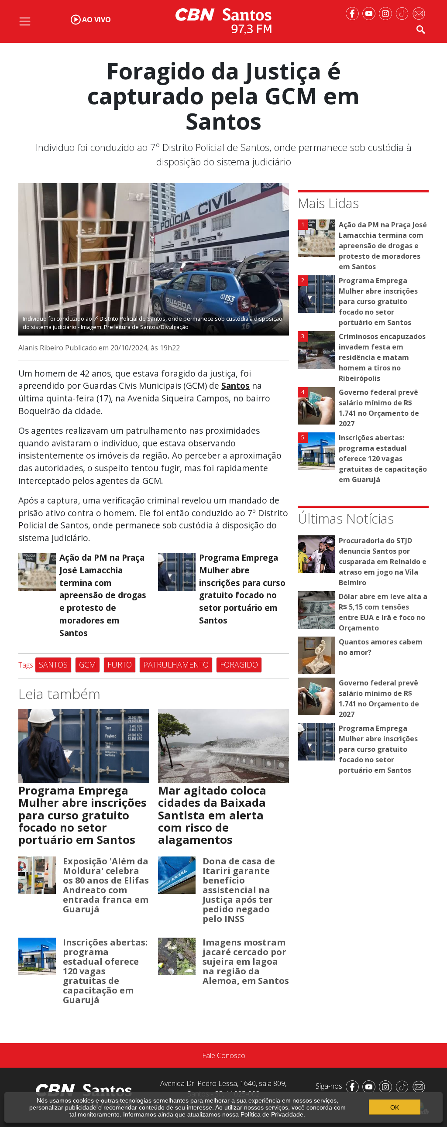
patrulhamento (176, 664)
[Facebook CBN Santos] (354, 12)
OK (394, 1107)
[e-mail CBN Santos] (420, 12)
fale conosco (223, 1055)
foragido (239, 664)
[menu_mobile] (24, 21)
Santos (53, 664)
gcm (87, 664)
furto (119, 664)
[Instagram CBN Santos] (387, 12)
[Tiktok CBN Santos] (403, 12)
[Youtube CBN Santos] (370, 12)
